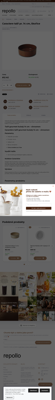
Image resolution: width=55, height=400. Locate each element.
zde (22, 394)
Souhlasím (45, 390)
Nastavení (10, 397)
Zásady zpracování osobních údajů (34, 210)
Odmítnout (33, 390)
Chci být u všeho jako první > (38, 208)
